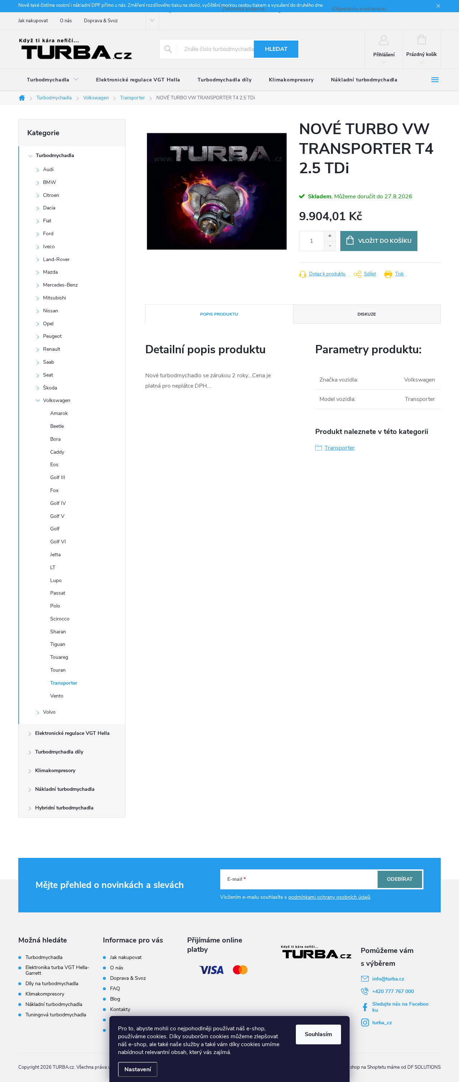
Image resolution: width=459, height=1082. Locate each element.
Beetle (57, 426)
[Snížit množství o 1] (330, 246)
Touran (58, 670)
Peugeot (52, 336)
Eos (54, 464)
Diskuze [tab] (367, 314)
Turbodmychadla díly (59, 751)
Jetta (55, 554)
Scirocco (60, 618)
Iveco (49, 246)
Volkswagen (56, 400)
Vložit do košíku (385, 241)
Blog (115, 999)
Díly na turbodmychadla (51, 984)
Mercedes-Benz (60, 285)
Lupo (56, 580)
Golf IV (58, 503)
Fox (54, 490)
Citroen (51, 195)
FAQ (115, 988)
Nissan (50, 310)
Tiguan (57, 644)
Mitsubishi (54, 297)
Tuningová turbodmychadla (55, 1015)
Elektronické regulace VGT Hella (72, 733)
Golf (55, 528)
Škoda (50, 387)
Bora (55, 439)
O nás (66, 21)
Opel (48, 323)
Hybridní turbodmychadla (64, 807)
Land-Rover (56, 259)
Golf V (57, 516)
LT (52, 567)
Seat (48, 375)
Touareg (59, 657)
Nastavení (137, 1069)
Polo (55, 606)
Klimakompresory (55, 770)
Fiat (47, 220)
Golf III (57, 477)
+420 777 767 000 (393, 991)
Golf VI (58, 541)
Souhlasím (318, 1034)
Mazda (50, 272)
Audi (48, 169)
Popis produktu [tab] (219, 314)
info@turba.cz (388, 978)
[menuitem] (52, 80)
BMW (49, 182)
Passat (57, 593)
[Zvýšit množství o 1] (330, 236)
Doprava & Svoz (101, 21)
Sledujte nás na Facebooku (400, 1007)
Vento (56, 696)
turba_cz (382, 1022)
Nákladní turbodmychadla (65, 789)
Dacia (49, 207)
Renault (51, 349)
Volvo (49, 712)
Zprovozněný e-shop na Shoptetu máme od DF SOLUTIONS (379, 1067)
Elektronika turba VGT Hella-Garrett (57, 970)
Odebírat (400, 879)
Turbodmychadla (55, 155)
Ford (48, 233)
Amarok (59, 413)
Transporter (63, 683)
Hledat (276, 49)
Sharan (58, 631)
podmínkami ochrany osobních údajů (329, 897)
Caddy (57, 452)
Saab (48, 362)
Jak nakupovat (33, 21)
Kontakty (120, 1009)
